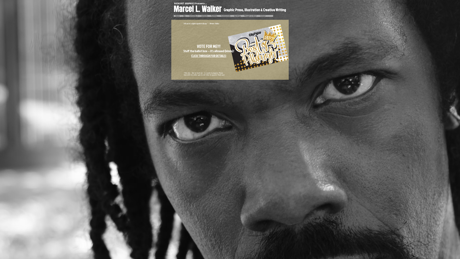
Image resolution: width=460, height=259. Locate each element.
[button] (204, 16)
